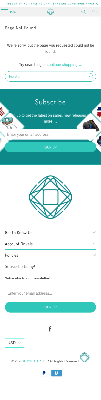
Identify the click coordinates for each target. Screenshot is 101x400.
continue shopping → (64, 65)
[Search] (83, 11)
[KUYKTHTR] (50, 11)
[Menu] (2, 11)
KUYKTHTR (32, 361)
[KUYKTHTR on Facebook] (50, 329)
